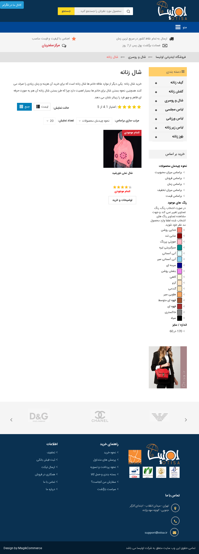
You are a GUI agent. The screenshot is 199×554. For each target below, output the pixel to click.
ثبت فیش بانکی (45, 459)
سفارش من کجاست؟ (103, 482)
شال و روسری (174, 101)
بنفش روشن (168, 271)
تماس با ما (49, 482)
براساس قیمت (174, 196)
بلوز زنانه (177, 137)
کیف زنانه (177, 83)
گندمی (172, 289)
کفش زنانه (176, 92)
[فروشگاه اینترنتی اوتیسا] (172, 11)
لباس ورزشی (174, 119)
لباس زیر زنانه (174, 128)
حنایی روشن (168, 230)
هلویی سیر (170, 295)
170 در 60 (176, 331)
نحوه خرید (110, 452)
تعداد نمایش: (66, 120)
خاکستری (170, 312)
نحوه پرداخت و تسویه (103, 467)
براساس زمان (174, 184)
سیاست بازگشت (106, 489)
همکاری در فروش (45, 474)
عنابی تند (170, 236)
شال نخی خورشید (122, 173)
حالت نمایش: (61, 108)
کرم (174, 283)
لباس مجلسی (174, 110)
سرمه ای (171, 265)
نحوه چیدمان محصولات (95, 120)
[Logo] (154, 454)
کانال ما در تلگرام (11, 5)
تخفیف (51, 452)
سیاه (173, 318)
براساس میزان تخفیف (169, 190)
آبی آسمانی (169, 253)
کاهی (173, 277)
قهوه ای (171, 306)
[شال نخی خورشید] (122, 148)
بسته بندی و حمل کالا (103, 474)
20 (51, 121)
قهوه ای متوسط (167, 300)
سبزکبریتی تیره (167, 248)
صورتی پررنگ (168, 242)
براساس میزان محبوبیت (168, 172)
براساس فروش (173, 178)
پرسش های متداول (104, 459)
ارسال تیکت (48, 467)
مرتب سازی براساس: (127, 120)
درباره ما (50, 489)
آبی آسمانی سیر (166, 259)
